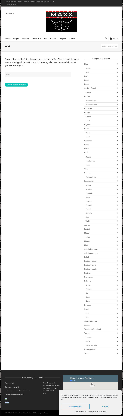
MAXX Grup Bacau (107, 46)
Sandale (89, 213)
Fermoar (89, 289)
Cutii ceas (88, 141)
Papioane (88, 273)
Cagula (88, 92)
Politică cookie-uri (80, 412)
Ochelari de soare (91, 249)
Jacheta (87, 225)
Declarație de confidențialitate (96, 412)
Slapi (87, 217)
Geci (86, 153)
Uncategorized (89, 349)
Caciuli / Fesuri (90, 88)
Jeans (88, 165)
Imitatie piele (90, 161)
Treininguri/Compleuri (92, 329)
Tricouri (87, 333)
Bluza (86, 76)
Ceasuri (87, 112)
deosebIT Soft (33, 413)
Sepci (86, 309)
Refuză (105, 406)
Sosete (87, 325)
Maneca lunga (91, 100)
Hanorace (88, 173)
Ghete (88, 197)
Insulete (89, 201)
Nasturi (88, 301)
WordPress (44, 413)
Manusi (87, 241)
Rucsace (87, 305)
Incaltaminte (89, 181)
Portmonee (88, 277)
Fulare (86, 149)
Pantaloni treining (91, 269)
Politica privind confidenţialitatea (17, 391)
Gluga (88, 297)
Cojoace (87, 125)
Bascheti (89, 189)
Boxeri (86, 80)
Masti (86, 245)
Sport (88, 121)
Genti (86, 169)
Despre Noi (9, 383)
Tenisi (88, 221)
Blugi (86, 64)
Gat (87, 293)
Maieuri (87, 233)
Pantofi (88, 209)
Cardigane (88, 108)
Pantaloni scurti (90, 265)
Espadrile (89, 193)
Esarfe (86, 145)
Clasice (88, 117)
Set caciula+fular (90, 321)
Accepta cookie (75, 406)
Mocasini (89, 205)
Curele (86, 129)
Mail (44, 393)
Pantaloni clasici (90, 261)
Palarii (86, 257)
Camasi (87, 96)
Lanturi (87, 229)
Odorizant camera (91, 253)
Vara (87, 317)
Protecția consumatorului (14, 395)
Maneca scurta (91, 104)
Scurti (88, 72)
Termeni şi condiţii (12, 387)
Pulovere (87, 281)
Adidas (88, 185)
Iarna (87, 313)
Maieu (88, 237)
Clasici (88, 68)
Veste (86, 353)
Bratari (86, 84)
